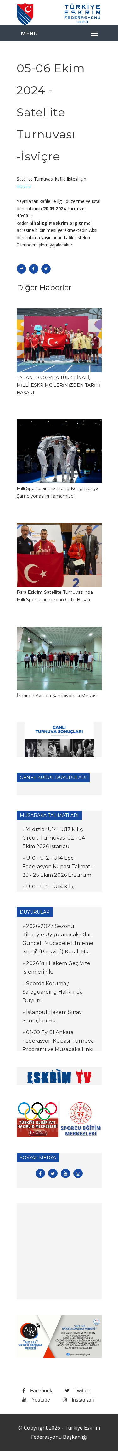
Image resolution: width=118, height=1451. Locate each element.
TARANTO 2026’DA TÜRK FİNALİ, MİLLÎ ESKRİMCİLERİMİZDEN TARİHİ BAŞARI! (58, 385)
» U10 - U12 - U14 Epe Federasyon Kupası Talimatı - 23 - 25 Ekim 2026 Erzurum (58, 866)
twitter (81, 1390)
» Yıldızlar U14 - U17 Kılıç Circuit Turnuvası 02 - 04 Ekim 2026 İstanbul (53, 837)
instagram (83, 1399)
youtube (40, 1399)
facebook (41, 1390)
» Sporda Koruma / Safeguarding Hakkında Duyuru (52, 991)
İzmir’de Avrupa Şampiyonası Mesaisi (57, 695)
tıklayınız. (24, 186)
